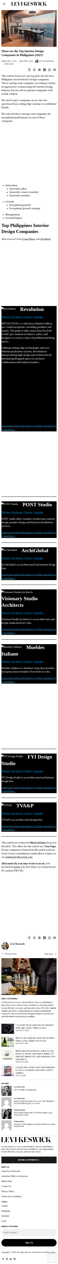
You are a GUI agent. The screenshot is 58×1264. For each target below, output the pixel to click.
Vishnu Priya (19, 1121)
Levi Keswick (48, 61)
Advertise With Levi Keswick (14, 1176)
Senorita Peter (19, 1110)
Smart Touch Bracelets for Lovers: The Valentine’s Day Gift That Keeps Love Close (34, 1102)
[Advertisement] (29, 155)
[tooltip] (29, 70)
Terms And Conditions (11, 1196)
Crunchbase (28, 239)
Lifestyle (5, 1216)
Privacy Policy (7, 1191)
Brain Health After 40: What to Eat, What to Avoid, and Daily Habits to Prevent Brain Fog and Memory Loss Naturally (35, 1055)
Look (30, 61)
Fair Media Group (47, 1252)
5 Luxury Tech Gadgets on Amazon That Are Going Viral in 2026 (34, 1026)
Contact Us (6, 1186)
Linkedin (38, 317)
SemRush (45, 239)
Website (5, 317)
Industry (23, 61)
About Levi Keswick (10, 1171)
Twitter (28, 317)
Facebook (17, 317)
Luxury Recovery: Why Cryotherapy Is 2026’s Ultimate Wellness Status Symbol (35, 1070)
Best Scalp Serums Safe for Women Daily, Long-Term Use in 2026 (34, 1039)
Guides (4, 1206)
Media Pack (6, 1181)
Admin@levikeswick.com (18, 857)
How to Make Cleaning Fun (25, 1090)
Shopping (5, 1211)
